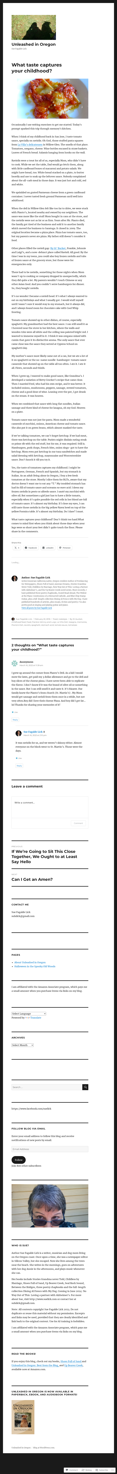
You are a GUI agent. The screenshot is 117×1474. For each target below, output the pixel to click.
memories (82, 622)
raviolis (27, 625)
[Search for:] (47, 1087)
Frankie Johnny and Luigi (44, 622)
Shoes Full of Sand (71, 1361)
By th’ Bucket (58, 248)
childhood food (19, 622)
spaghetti (35, 625)
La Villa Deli (62, 622)
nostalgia (62, 619)
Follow (18, 1160)
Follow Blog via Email (29, 1128)
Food (55, 619)
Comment (78, 823)
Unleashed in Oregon (34, 44)
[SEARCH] (85, 1087)
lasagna (72, 622)
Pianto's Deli (17, 625)
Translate (35, 1017)
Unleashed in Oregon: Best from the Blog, (35, 1365)
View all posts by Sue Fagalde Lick (37, 608)
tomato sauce (61, 625)
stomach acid (47, 625)
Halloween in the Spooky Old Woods (34, 966)
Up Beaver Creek (73, 1365)
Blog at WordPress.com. (44, 1448)
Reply (15, 720)
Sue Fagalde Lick (24, 619)
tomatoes (72, 625)
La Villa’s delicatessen (30, 144)
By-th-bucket (76, 619)
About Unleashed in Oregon (30, 962)
